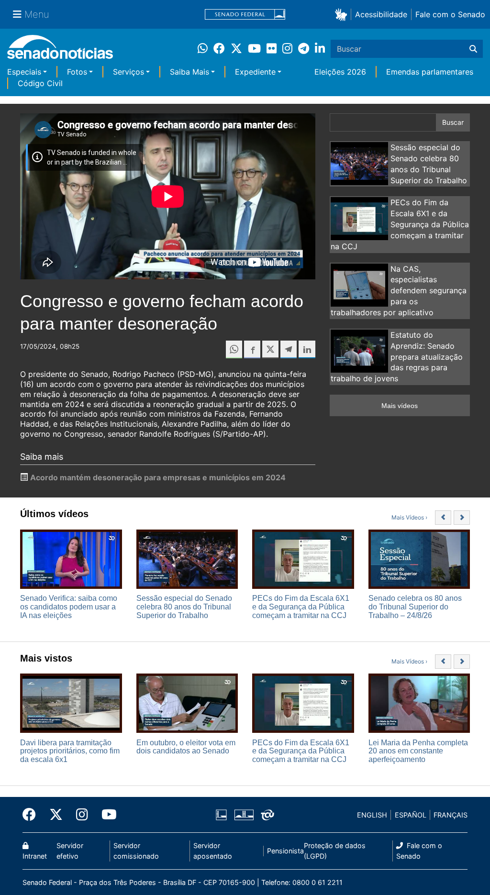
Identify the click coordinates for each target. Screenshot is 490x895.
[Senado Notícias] (60, 50)
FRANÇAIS (451, 815)
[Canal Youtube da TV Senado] (106, 815)
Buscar (453, 122)
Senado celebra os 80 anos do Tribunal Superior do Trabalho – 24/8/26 (415, 606)
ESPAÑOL (410, 815)
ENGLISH (372, 815)
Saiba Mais (189, 72)
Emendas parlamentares (429, 72)
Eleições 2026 (340, 72)
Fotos (77, 72)
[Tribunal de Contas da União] (267, 814)
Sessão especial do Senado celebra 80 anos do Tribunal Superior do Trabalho (184, 606)
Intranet (34, 856)
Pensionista (285, 851)
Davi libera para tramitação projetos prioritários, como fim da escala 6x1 (70, 751)
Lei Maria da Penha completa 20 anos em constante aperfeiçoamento (418, 751)
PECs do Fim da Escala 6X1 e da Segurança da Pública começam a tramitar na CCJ (400, 224)
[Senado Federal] (245, 14)
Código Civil (40, 83)
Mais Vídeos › (409, 517)
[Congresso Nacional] (244, 814)
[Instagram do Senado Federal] (82, 815)
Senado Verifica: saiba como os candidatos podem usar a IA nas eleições (68, 606)
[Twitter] (56, 815)
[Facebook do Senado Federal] (32, 815)
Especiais (24, 72)
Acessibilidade (381, 14)
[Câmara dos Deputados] (221, 814)
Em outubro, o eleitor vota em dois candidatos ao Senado (185, 747)
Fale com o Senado (450, 14)
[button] (343, 14)
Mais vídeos (399, 405)
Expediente (255, 72)
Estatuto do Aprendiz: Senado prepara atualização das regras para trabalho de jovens (397, 356)
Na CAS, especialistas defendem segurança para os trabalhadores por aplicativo (399, 290)
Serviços (128, 72)
